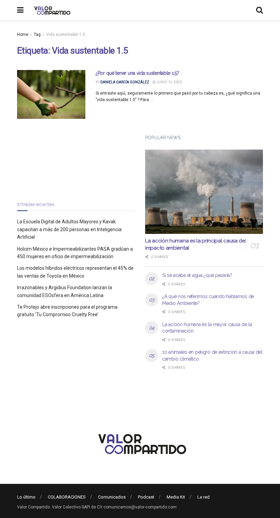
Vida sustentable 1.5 (65, 34)
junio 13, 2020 (169, 82)
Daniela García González (124, 82)
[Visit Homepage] (51, 10)
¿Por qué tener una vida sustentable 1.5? (137, 73)
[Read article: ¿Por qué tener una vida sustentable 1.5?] (51, 94)
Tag (37, 34)
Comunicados (112, 497)
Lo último (26, 497)
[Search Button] (259, 10)
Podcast (146, 497)
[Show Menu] (20, 10)
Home (22, 34)
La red (203, 497)
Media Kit (176, 497)
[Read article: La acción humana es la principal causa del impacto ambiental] (204, 192)
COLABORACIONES (67, 497)
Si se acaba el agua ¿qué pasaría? (197, 275)
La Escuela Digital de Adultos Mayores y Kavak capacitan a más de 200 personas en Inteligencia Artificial (69, 229)
